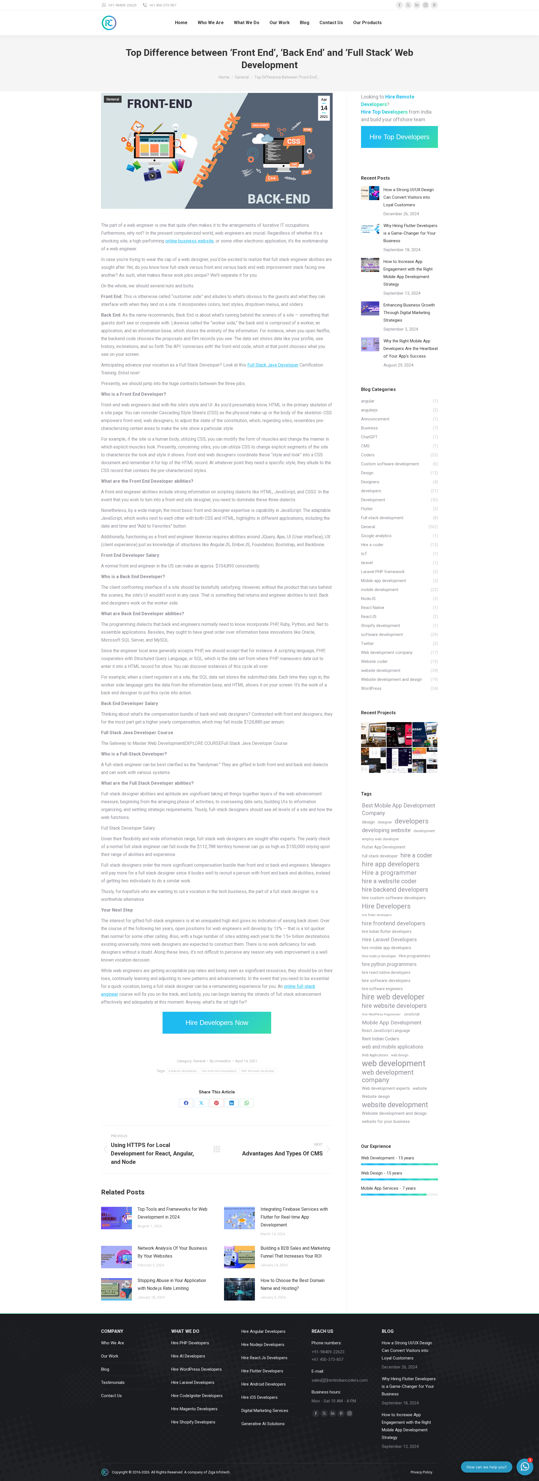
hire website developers (394, 1005)
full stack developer (380, 856)
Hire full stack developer (258, 1070)
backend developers (183, 1070)
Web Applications (375, 1055)
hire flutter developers (377, 915)
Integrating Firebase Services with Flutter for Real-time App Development (294, 1217)
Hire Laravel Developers (389, 940)
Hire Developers (386, 906)
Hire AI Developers (188, 1356)
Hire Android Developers (263, 1384)
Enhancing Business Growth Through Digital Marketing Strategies (409, 313)
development (424, 831)
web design (399, 1055)
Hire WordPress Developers (196, 1369)
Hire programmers (414, 956)
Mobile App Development (391, 1022)
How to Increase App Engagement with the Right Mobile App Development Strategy (408, 273)
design (368, 822)
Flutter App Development (383, 847)
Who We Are (112, 1342)
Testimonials (113, 1382)
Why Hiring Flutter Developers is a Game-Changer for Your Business (410, 233)
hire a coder (416, 855)
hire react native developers (386, 972)
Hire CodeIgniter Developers (197, 1395)
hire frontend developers (393, 923)
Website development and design (394, 1113)
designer (385, 822)
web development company (388, 1076)
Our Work (109, 1356)
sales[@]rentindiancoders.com (340, 1380)
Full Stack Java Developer (272, 365)
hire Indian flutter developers (387, 931)
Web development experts (386, 1088)
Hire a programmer (389, 872)
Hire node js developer (379, 956)
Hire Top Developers (399, 137)
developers (412, 821)
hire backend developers (395, 889)
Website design (376, 1096)
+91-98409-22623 (122, 5)
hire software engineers (382, 988)
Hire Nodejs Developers (262, 1344)
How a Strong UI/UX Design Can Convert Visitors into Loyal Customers (408, 197)
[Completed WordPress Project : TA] (425, 760)
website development (395, 1105)
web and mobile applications (392, 1047)
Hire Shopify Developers (193, 1422)
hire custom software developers (394, 897)
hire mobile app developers (386, 948)
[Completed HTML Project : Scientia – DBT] (399, 760)
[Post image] (116, 1218)
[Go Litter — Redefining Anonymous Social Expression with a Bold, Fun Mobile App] (399, 735)
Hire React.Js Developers (264, 1357)
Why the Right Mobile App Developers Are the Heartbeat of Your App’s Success (410, 348)
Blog (105, 1369)
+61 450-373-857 (162, 5)
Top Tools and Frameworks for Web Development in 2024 (172, 1213)
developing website (386, 830)
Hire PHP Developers (190, 1342)
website (420, 1088)
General (112, 99)
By (220, 1061)
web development (394, 1063)
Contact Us (111, 1395)
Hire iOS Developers (259, 1397)
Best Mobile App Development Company (398, 809)
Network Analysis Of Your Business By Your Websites (172, 1252)
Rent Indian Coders (380, 1038)
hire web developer (393, 997)
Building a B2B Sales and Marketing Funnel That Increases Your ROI (295, 1252)
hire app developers (390, 864)
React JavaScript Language (386, 1030)
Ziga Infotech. (219, 1472)
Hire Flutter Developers (262, 1371)
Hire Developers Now (217, 1022)
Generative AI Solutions (263, 1423)
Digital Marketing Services (264, 1410)
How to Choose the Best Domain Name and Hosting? (293, 1284)
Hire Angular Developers (263, 1331)
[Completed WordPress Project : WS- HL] (374, 760)
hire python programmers (389, 964)
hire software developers (386, 980)
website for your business (386, 1121)
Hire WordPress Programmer (381, 1014)
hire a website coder (389, 881)
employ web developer (380, 839)
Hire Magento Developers (194, 1408)
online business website (189, 241)
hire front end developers (219, 1070)
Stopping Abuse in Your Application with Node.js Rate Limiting (172, 1284)
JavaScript (411, 1014)
